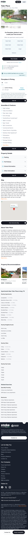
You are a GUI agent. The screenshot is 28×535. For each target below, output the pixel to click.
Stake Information (22, 505)
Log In (24, 1)
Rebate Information (6, 452)
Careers (3, 469)
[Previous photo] (3, 17)
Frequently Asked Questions (8, 450)
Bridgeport (4, 279)
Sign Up (18, 1)
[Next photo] (25, 17)
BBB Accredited (5, 480)
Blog (2, 454)
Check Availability (22, 88)
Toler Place (5, 6)
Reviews (3, 471)
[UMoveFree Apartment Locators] (5, 425)
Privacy (3, 476)
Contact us (14, 438)
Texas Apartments (5, 465)
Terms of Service (5, 473)
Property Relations (6, 456)
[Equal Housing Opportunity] (15, 426)
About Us (3, 467)
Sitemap (3, 478)
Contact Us (7, 532)
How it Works (4, 447)
